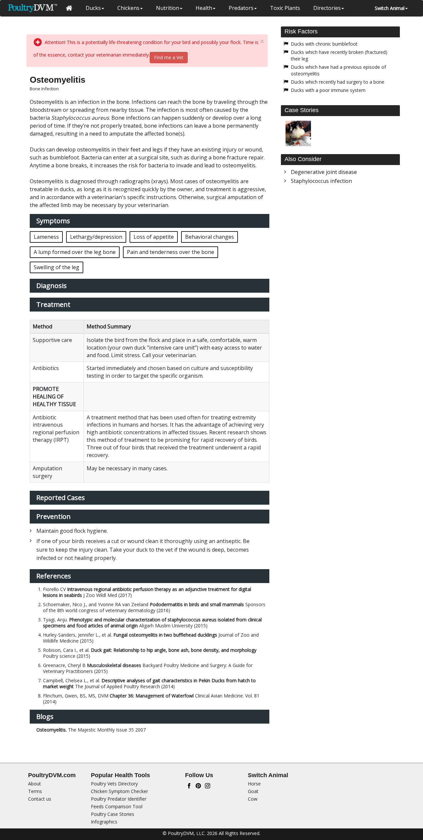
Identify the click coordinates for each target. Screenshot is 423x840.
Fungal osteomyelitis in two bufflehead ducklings (165, 635)
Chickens (128, 8)
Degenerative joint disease (324, 172)
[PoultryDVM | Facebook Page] (189, 785)
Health (204, 8)
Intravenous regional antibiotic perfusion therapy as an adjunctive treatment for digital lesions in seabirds (147, 592)
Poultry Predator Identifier (118, 799)
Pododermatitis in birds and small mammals (197, 604)
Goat (253, 791)
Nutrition (167, 8)
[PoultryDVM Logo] (32, 8)
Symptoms (53, 220)
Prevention (53, 516)
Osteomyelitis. (51, 730)
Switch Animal (389, 8)
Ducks (93, 8)
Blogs (45, 716)
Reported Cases (60, 497)
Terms (35, 791)
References (53, 575)
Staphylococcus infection (321, 181)
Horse (254, 783)
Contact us (39, 799)
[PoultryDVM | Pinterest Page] (198, 785)
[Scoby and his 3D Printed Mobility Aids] (298, 133)
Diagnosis (51, 285)
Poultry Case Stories (112, 814)
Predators (241, 8)
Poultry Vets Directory (114, 783)
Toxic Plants (285, 8)
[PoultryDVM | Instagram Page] (207, 785)
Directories (327, 8)
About (34, 783)
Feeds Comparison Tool (116, 806)
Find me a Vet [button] (168, 57)
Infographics (104, 822)
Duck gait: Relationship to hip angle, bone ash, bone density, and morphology (173, 650)
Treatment (53, 304)
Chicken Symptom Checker (119, 791)
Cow (252, 799)
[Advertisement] (340, 242)
